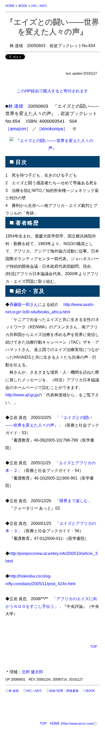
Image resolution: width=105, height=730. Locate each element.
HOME (10, 5)
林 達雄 (15, 106)
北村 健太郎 (32, 671)
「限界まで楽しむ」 (73, 500)
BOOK (23, 5)
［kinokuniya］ (52, 128)
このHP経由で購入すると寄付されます (52, 91)
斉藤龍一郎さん (23, 304)
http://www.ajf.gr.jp (21, 394)
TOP (93, 647)
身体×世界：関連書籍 (63, 690)
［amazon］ (18, 128)
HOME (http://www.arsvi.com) (72, 723)
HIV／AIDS (39, 5)
